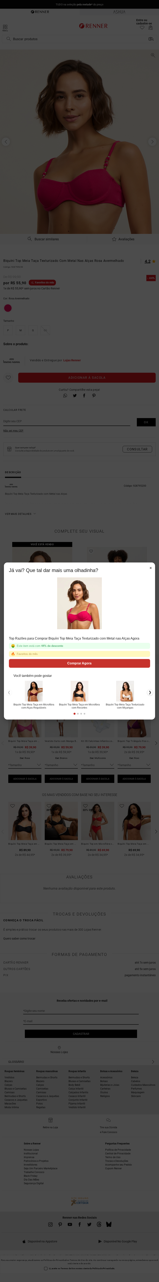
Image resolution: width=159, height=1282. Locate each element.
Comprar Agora (79, 663)
